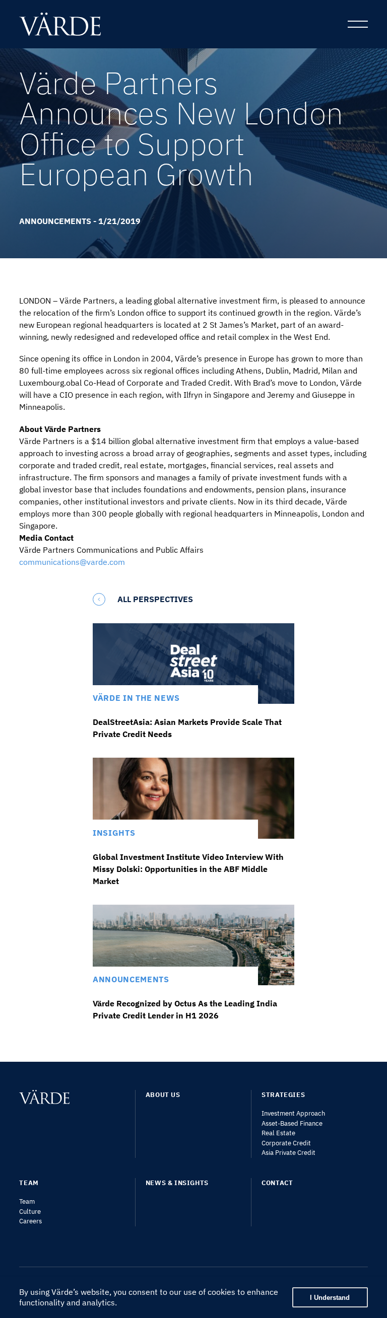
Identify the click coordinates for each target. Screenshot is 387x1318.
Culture (30, 1211)
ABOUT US (163, 1094)
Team (27, 1201)
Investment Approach (293, 1113)
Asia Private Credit (288, 1152)
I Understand (330, 1297)
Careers (30, 1221)
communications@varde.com (72, 562)
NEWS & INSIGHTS (177, 1183)
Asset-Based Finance (292, 1123)
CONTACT (277, 1183)
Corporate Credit (286, 1143)
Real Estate (278, 1133)
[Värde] (67, 24)
